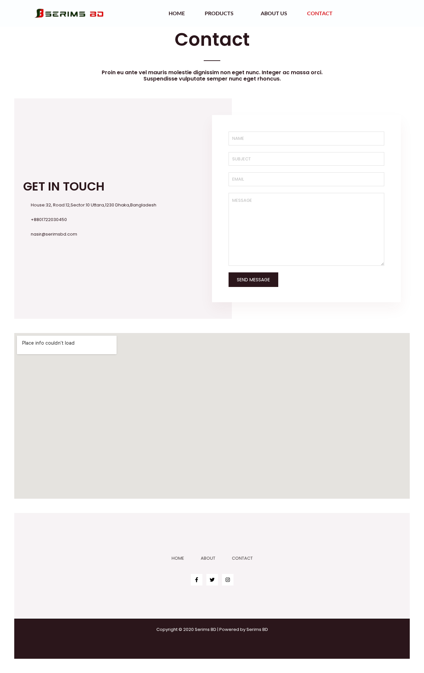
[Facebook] (196, 580)
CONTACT (242, 558)
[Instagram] (228, 580)
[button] (394, 13)
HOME (178, 558)
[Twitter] (212, 580)
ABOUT (208, 558)
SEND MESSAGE (253, 279)
